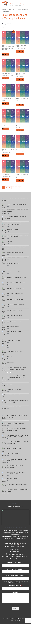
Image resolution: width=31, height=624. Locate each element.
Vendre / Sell (15, 551)
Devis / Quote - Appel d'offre (15, 547)
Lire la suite (5, 54)
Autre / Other (15, 559)
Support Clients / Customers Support (15, 556)
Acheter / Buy (15, 549)
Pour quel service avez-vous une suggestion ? (15, 544)
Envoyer (15, 608)
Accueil (3, 9)
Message (15, 592)
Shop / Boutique (10, 9)
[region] (15, 517)
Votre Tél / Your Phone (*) (15, 569)
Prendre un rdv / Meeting (15, 554)
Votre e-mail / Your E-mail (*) (15, 575)
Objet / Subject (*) (15, 585)
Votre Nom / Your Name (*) (15, 562)
